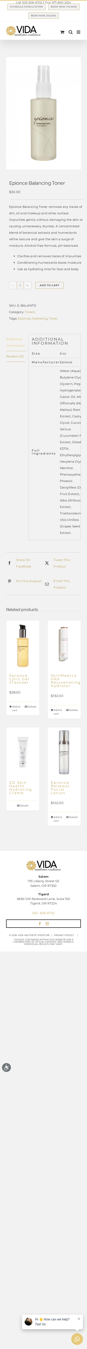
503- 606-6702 (43, 913)
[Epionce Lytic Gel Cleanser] (22, 645)
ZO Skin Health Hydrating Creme (20, 788)
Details (32, 706)
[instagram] (47, 923)
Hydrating (39, 318)
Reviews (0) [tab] (15, 356)
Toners (30, 312)
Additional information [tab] (15, 342)
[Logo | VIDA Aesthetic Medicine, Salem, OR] (43, 862)
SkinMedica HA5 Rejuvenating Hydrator (66, 680)
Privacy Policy (64, 935)
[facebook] (39, 923)
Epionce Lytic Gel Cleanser (19, 678)
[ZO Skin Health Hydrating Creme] (22, 752)
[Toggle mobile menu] (79, 32)
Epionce (24, 318)
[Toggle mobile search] (71, 32)
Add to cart (49, 285)
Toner (53, 318)
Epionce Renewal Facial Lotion (60, 788)
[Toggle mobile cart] (62, 32)
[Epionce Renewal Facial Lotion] (64, 752)
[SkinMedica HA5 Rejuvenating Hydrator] (64, 645)
